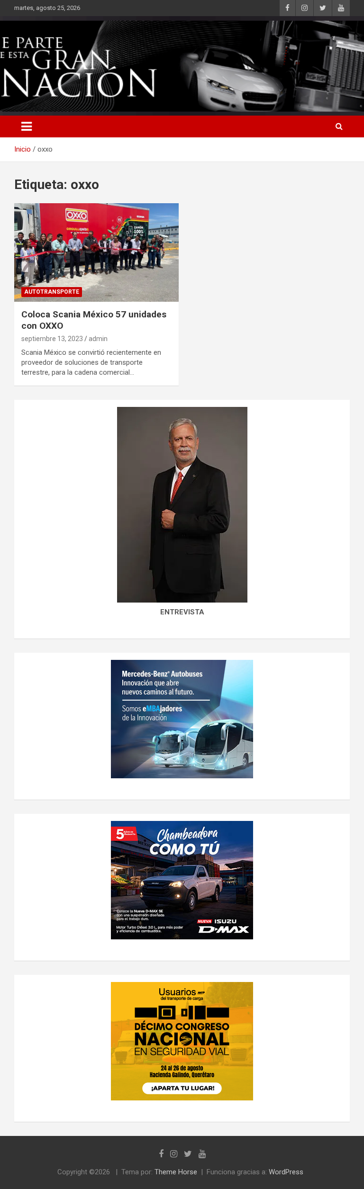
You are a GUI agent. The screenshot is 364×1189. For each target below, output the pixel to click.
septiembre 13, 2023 (52, 338)
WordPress (286, 1172)
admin (98, 338)
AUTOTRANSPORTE (51, 291)
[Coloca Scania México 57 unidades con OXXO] (96, 252)
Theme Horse (176, 1172)
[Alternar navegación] (26, 126)
